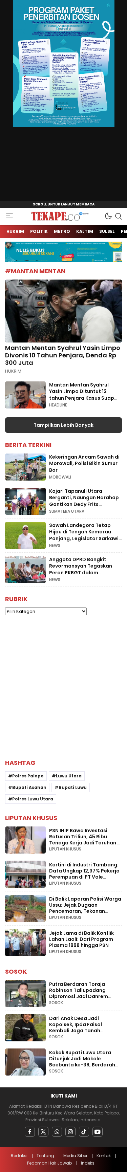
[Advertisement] (63, 687)
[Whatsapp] (57, 1132)
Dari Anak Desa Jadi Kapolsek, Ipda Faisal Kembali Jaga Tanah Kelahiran (75, 1027)
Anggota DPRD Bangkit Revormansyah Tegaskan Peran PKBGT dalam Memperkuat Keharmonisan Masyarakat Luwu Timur (84, 572)
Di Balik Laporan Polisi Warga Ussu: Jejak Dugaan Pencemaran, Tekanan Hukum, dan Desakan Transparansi (85, 911)
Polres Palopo (28, 776)
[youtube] (97, 1132)
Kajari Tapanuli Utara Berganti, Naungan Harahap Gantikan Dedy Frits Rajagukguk (84, 501)
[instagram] (70, 1132)
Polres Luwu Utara (32, 799)
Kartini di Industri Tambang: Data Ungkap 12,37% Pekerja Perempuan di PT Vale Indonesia (84, 873)
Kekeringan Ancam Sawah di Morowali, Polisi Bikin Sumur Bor (84, 463)
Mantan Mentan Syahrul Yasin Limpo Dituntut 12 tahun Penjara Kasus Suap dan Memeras (81, 394)
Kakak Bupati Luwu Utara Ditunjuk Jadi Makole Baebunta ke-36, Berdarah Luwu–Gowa (82, 1061)
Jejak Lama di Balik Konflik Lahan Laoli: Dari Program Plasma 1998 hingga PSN (81, 939)
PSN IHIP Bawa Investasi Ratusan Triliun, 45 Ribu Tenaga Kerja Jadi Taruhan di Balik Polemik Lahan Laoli (85, 839)
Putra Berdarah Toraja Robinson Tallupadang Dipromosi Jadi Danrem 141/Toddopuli (78, 993)
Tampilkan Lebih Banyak (63, 425)
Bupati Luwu (73, 787)
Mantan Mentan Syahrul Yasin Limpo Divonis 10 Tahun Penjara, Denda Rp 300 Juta (62, 355)
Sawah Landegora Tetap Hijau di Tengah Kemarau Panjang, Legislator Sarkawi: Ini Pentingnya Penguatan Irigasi (84, 538)
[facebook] (30, 1132)
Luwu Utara (69, 776)
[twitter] (43, 1132)
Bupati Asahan (29, 787)
